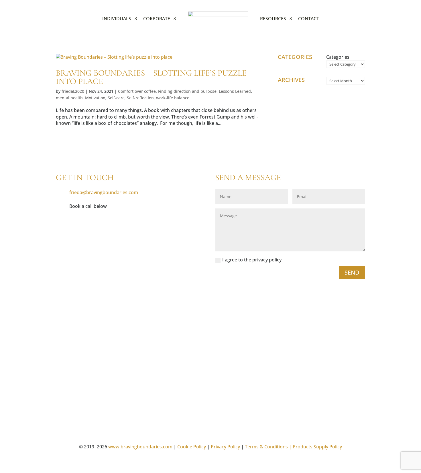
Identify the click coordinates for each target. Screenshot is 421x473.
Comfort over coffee (137, 91)
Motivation (95, 97)
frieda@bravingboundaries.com (103, 192)
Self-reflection (140, 97)
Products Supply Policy (317, 447)
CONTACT (308, 18)
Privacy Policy (225, 447)
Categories (337, 57)
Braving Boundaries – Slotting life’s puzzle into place (151, 77)
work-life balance (172, 97)
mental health (69, 97)
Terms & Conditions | (268, 447)
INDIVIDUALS (116, 18)
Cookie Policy (191, 447)
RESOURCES (273, 18)
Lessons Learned (235, 91)
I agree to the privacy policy (252, 260)
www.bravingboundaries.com (140, 447)
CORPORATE (156, 18)
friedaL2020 (73, 91)
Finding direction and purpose (187, 91)
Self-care (116, 97)
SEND (352, 272)
